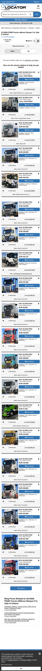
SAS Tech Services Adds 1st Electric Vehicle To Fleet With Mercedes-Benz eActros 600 (19, 620)
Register (36, 2)
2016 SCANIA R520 (25, 509)
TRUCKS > (32, 28)
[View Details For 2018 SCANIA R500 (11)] (10, 336)
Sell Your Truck (20, 20)
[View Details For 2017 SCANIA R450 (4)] (10, 155)
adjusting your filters (32, 60)
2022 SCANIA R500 (25, 354)
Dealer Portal (10, 2)
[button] (29, 40)
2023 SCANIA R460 (25, 535)
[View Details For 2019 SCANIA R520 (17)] (10, 491)
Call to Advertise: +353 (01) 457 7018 (21, 23)
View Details (30, 79)
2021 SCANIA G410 (25, 430)
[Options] (38, 72)
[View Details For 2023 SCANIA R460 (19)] (10, 542)
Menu (38, 8)
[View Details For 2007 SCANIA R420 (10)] (10, 310)
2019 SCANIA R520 (25, 484)
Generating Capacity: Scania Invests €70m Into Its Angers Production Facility (20, 607)
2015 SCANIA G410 (25, 97)
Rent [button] (12, 51)
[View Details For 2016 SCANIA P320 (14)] (10, 412)
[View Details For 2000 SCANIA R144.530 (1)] (10, 79)
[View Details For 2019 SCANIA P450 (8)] (10, 259)
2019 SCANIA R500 (25, 227)
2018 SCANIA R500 (25, 329)
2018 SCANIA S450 (25, 278)
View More (21, 588)
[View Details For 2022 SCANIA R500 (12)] (10, 361)
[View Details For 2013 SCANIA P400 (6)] (10, 209)
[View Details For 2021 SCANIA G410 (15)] (10, 437)
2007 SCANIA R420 (25, 303)
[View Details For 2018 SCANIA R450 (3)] (10, 130)
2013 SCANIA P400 (25, 202)
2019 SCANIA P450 (25, 173)
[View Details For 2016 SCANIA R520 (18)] (10, 516)
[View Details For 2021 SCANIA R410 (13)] (10, 386)
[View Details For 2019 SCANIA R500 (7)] (10, 234)
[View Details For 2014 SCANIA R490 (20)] (10, 567)
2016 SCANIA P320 (25, 405)
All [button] (28, 51)
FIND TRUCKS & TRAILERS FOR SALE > (14, 28)
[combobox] (20, 14)
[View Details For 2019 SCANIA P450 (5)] (10, 180)
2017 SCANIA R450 (25, 148)
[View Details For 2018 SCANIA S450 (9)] (10, 285)
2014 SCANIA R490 (25, 560)
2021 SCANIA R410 (25, 380)
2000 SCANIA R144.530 (27, 72)
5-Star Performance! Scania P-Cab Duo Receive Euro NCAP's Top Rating (19, 613)
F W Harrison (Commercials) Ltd (23, 273)
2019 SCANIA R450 (25, 459)
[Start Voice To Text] (30, 14)
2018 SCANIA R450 (25, 123)
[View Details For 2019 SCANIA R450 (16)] (10, 466)
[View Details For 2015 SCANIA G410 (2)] (10, 104)
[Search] (37, 14)
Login (3, 2)
